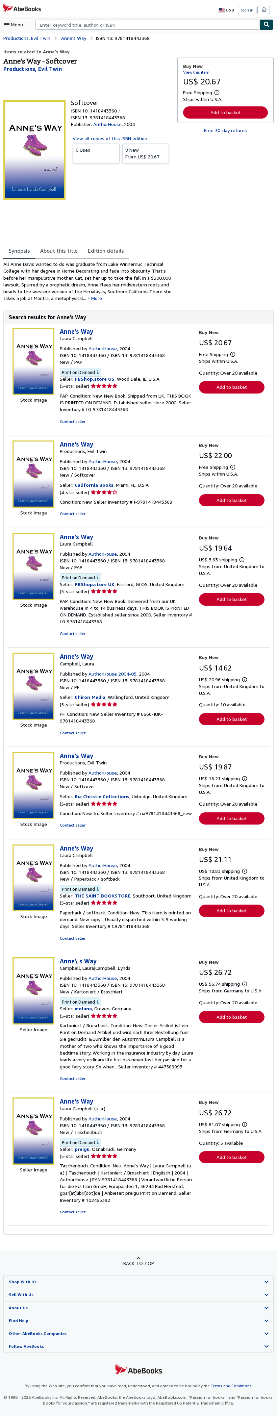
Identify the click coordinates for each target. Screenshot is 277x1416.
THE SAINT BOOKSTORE (102, 896)
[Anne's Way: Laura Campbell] (33, 393)
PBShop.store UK (95, 584)
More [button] (96, 298)
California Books (94, 485)
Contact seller (72, 421)
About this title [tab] (59, 250)
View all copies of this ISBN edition (110, 138)
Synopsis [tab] (19, 250)
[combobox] (147, 25)
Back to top (138, 1263)
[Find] (266, 25)
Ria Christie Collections (102, 796)
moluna (83, 1008)
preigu (82, 1149)
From (142, 153)
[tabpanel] (87, 281)
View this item (196, 72)
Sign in (247, 9)
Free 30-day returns (225, 130)
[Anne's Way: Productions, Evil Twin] (33, 506)
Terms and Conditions (231, 1385)
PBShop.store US (95, 379)
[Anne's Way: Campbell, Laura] (33, 718)
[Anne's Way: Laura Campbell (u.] (33, 1163)
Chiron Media (90, 697)
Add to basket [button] (225, 112)
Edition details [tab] (106, 250)
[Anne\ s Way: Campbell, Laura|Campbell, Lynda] (33, 1023)
